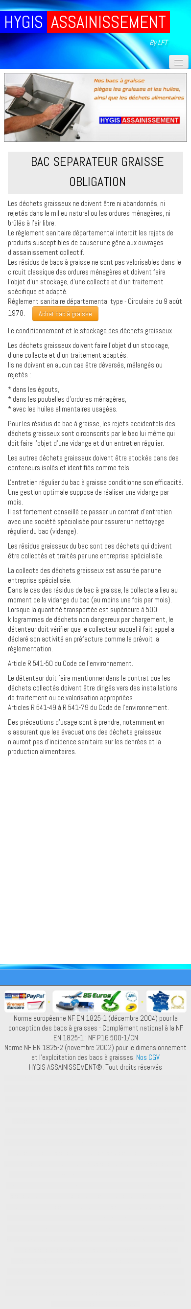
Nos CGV (148, 1057)
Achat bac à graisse (65, 313)
